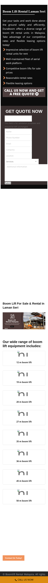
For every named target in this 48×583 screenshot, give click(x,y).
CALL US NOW (25, 579)
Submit (8, 183)
